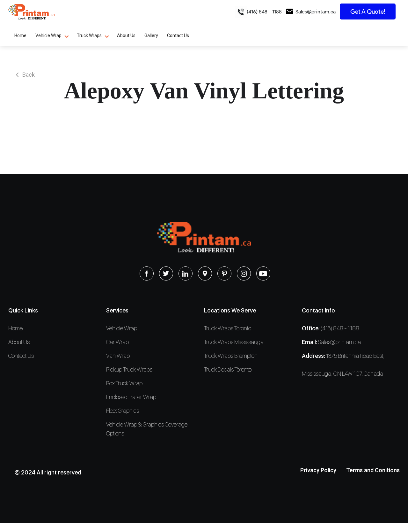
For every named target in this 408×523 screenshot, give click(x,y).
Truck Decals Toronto (227, 369)
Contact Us (178, 35)
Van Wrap (118, 355)
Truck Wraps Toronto (227, 328)
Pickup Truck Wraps (129, 369)
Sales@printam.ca (315, 12)
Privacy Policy (318, 470)
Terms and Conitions (373, 470)
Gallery (151, 35)
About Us (126, 35)
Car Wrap (117, 342)
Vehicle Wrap (48, 35)
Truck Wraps (89, 35)
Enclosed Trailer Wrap (131, 397)
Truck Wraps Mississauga (234, 342)
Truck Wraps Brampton (231, 355)
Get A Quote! (367, 11)
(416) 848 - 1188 (264, 12)
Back (28, 74)
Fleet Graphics (122, 410)
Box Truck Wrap (124, 383)
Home (20, 35)
